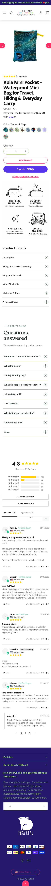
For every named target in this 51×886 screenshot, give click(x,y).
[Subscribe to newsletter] (44, 806)
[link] (40, 12)
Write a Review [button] (27, 496)
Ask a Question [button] (27, 503)
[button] (4, 12)
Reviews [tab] (7, 512)
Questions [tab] (25, 512)
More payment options (25, 176)
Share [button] (8, 566)
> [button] (35, 733)
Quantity (8, 145)
